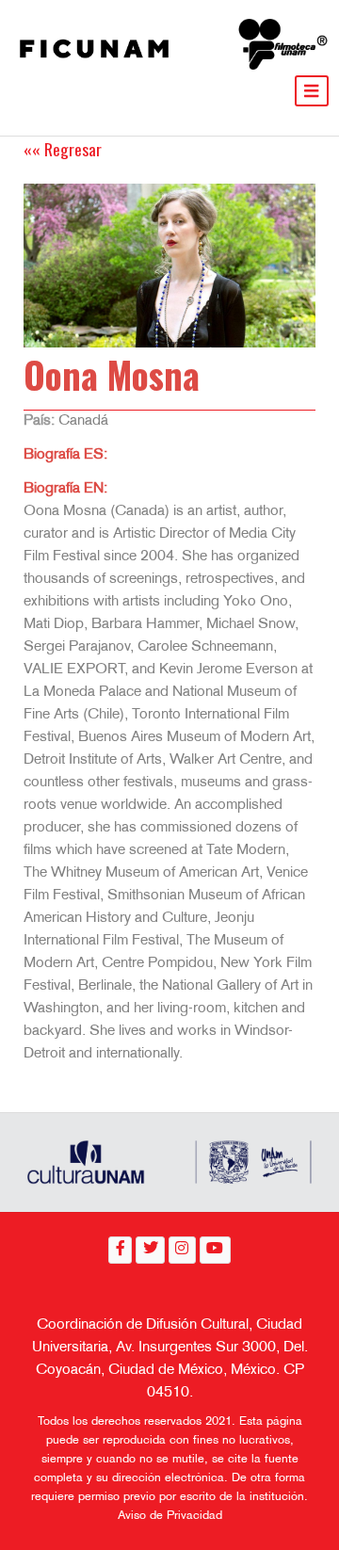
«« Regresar (63, 149)
